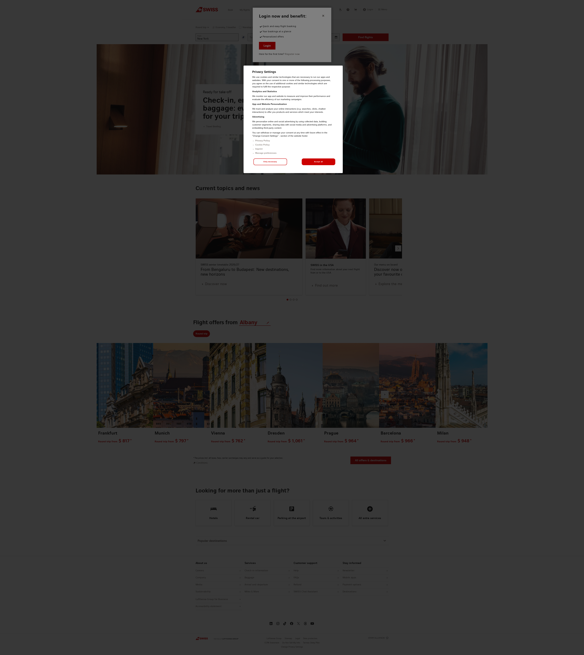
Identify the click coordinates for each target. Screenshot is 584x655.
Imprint (259, 149)
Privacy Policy (262, 140)
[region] (293, 119)
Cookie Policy (262, 144)
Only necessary (270, 162)
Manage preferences (266, 153)
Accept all (318, 162)
